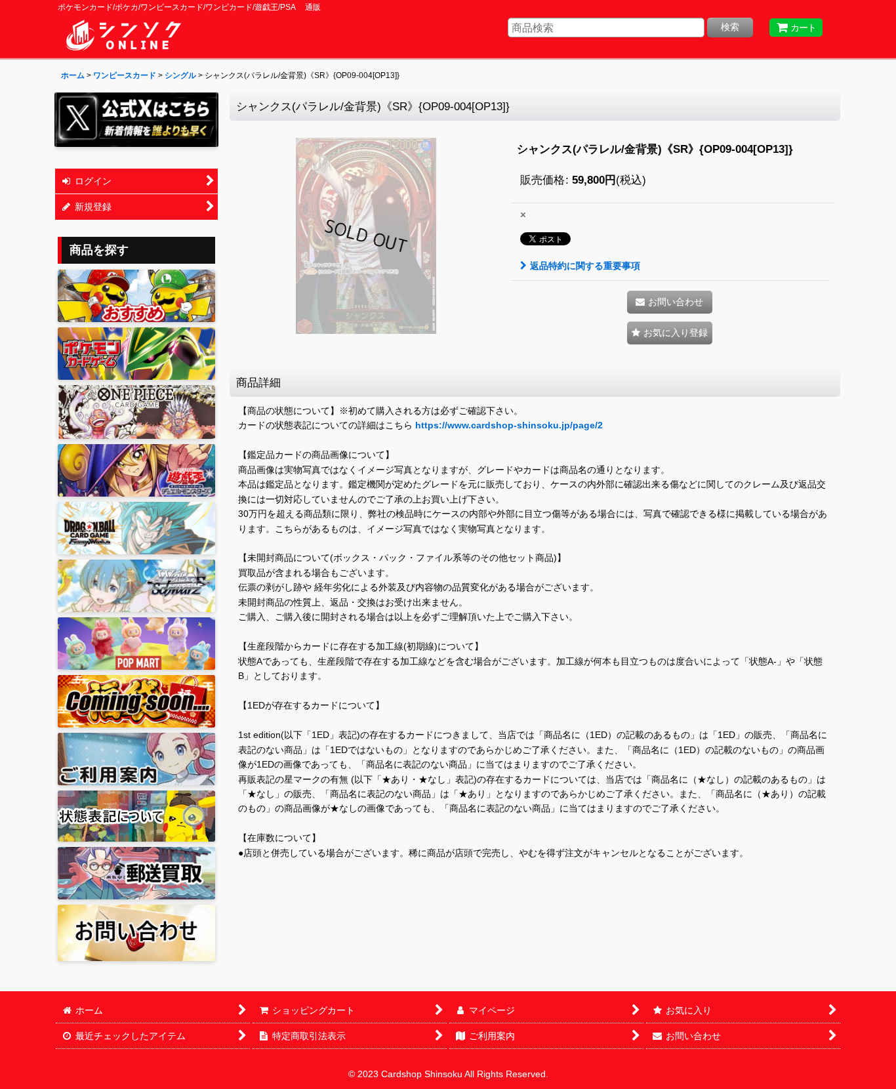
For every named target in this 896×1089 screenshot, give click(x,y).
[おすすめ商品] (136, 296)
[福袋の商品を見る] (136, 701)
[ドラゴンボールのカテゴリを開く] (136, 528)
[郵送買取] (136, 873)
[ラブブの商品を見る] (136, 643)
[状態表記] (136, 816)
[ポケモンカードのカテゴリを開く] (136, 353)
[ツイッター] (136, 119)
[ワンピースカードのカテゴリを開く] (136, 412)
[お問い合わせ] (136, 932)
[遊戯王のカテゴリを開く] (136, 470)
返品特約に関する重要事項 (585, 265)
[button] (669, 332)
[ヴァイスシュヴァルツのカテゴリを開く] (136, 586)
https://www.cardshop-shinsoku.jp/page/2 (509, 425)
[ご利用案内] (136, 759)
